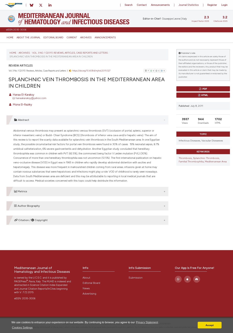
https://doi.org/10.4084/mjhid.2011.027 (91, 70)
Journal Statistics (189, 4)
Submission (136, 277)
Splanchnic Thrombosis (206, 158)
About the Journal (28, 37)
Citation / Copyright (33, 220)
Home (10, 37)
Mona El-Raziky (22, 104)
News (86, 288)
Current (72, 37)
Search (129, 4)
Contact (142, 4)
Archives (86, 37)
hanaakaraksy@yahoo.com (31, 98)
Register (212, 4)
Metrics (22, 191)
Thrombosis (185, 158)
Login (224, 4)
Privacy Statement (147, 322)
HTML (204, 95)
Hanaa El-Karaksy (23, 94)
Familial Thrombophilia (191, 161)
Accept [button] (210, 325)
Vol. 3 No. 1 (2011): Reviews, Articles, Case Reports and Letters (70, 52)
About (86, 277)
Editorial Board (53, 37)
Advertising (89, 293)
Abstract (23, 119)
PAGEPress (21, 281)
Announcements (105, 37)
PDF (204, 88)
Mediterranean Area (216, 161)
